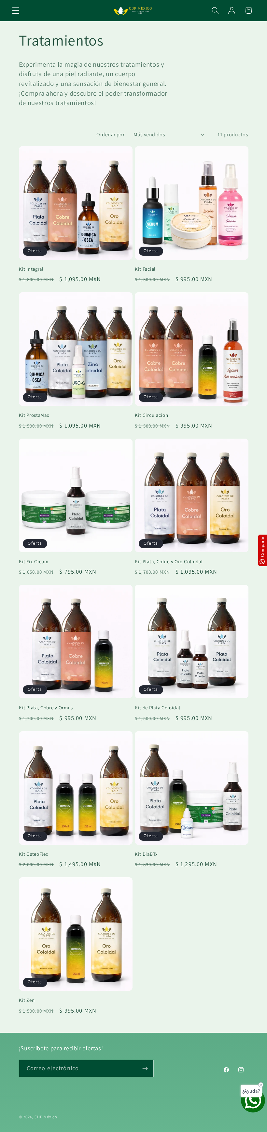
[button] (15, 10)
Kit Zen (27, 1000)
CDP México (46, 1117)
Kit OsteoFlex (34, 854)
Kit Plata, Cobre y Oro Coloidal (169, 561)
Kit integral (31, 269)
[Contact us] (253, 1100)
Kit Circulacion (151, 415)
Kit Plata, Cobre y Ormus (46, 707)
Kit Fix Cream (34, 561)
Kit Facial (145, 269)
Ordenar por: (111, 134)
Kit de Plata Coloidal (157, 707)
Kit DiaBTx (146, 854)
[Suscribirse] (145, 1068)
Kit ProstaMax (34, 415)
